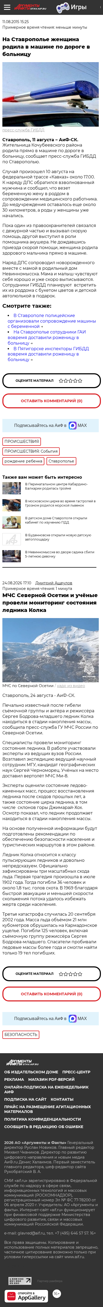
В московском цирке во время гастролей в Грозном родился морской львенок (60, 503)
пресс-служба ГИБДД (23, 130)
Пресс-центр (76, 1072)
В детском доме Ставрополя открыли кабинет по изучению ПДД (56, 520)
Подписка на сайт (25, 1099)
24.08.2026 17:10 (16, 583)
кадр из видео (71, 685)
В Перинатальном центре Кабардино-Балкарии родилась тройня (56, 486)
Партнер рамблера (49, 1281)
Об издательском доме (31, 1072)
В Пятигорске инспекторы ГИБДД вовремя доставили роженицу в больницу (48, 354)
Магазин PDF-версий (51, 1079)
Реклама (14, 1079)
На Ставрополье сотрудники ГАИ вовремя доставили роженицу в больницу (47, 337)
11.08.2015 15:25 (15, 21)
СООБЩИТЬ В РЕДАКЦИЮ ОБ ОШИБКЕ (43, 1126)
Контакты (62, 1099)
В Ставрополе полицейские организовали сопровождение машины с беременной (52, 321)
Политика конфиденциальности (42, 1119)
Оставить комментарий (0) (51, 400)
